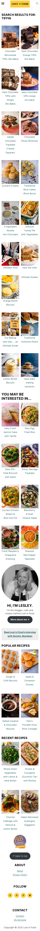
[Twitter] (29, 895)
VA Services (20, 920)
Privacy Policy (20, 874)
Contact (20, 916)
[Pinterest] (16, 895)
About (20, 871)
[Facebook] (10, 895)
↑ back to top (20, 856)
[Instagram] (23, 895)
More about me (19, 619)
